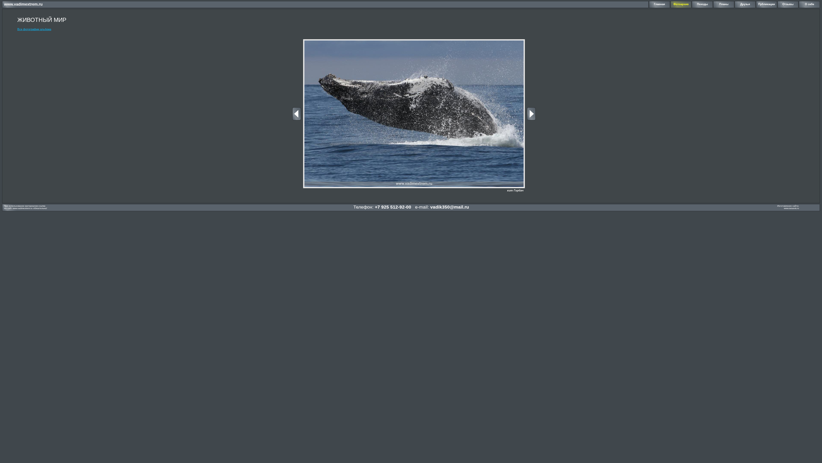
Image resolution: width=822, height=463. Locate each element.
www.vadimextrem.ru (23, 4)
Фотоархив (681, 4)
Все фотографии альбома (34, 29)
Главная (659, 4)
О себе (809, 4)
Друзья (745, 4)
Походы (702, 4)
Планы (723, 4)
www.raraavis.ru (791, 208)
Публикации (766, 4)
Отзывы (788, 4)
